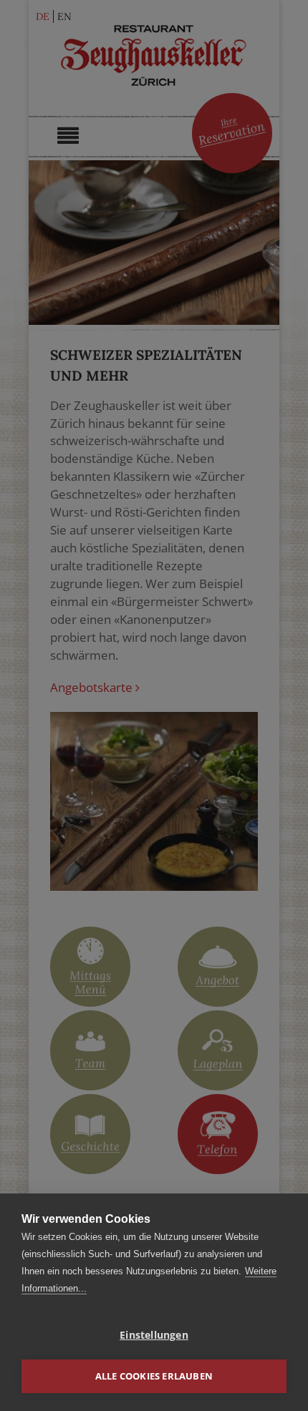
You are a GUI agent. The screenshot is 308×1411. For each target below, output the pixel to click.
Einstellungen (154, 1335)
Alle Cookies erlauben (154, 1376)
